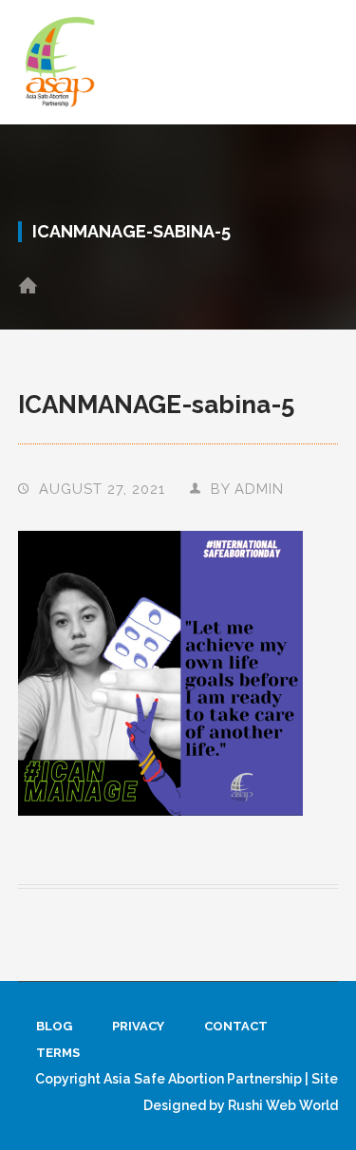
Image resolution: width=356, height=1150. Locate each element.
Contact (236, 1026)
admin (259, 489)
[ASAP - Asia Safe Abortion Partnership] (60, 61)
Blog (54, 1026)
